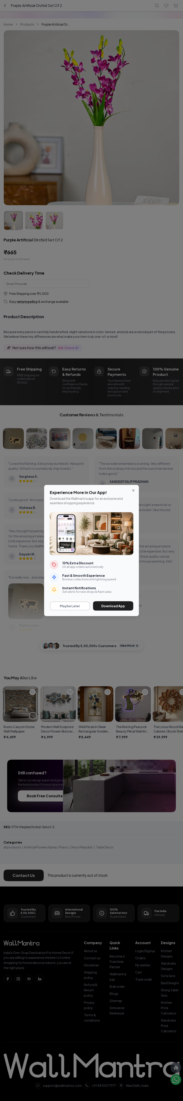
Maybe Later (70, 606)
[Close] (133, 490)
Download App (113, 606)
